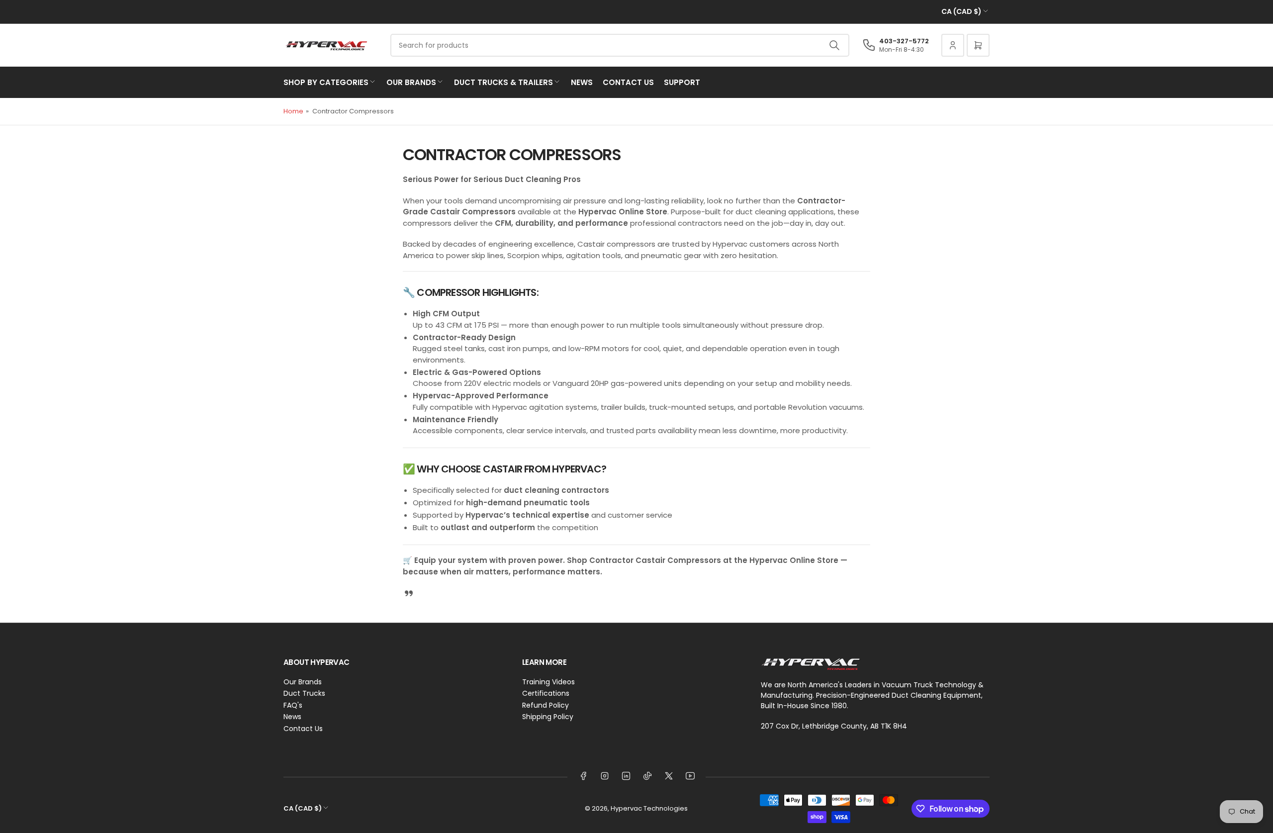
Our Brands (411, 82)
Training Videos (548, 682)
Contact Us (628, 82)
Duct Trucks (304, 693)
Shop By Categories (325, 82)
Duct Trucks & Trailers (503, 82)
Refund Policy (545, 705)
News (582, 82)
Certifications (545, 693)
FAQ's (292, 705)
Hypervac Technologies (649, 808)
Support (682, 82)
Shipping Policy (547, 717)
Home (293, 111)
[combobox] (619, 45)
